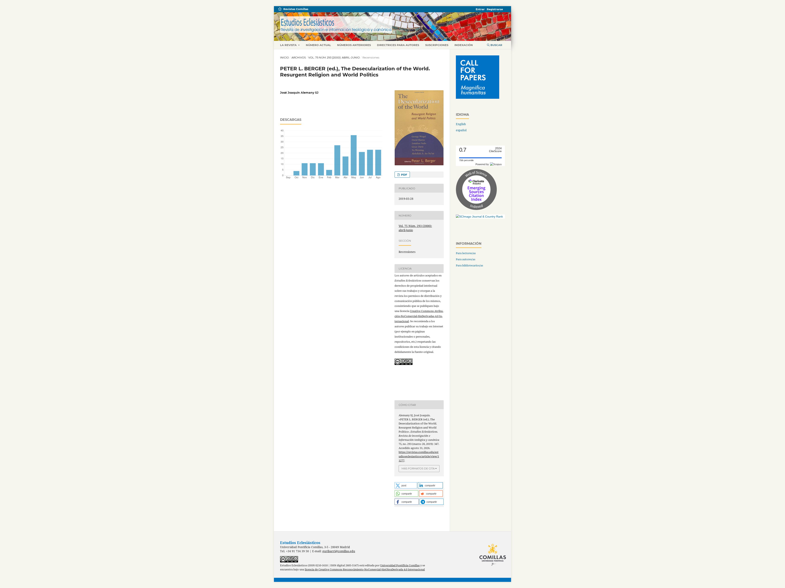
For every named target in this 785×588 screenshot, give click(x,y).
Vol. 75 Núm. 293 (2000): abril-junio (334, 57)
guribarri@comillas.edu (338, 551)
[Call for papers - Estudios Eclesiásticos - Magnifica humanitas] (477, 98)
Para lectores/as (466, 253)
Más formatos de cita (418, 468)
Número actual (318, 45)
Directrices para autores (398, 45)
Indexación (463, 45)
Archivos (299, 57)
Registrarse (495, 9)
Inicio (284, 57)
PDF (403, 174)
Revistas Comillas (295, 9)
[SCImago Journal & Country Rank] (479, 216)
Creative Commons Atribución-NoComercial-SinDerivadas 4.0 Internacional (419, 316)
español (461, 130)
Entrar (480, 9)
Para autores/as (465, 259)
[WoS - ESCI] (476, 209)
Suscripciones (436, 45)
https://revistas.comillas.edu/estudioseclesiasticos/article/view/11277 (419, 456)
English (461, 124)
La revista (288, 45)
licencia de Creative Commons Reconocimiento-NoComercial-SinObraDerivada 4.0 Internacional (365, 569)
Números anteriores (354, 45)
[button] (406, 485)
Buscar (496, 45)
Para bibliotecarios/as (469, 265)
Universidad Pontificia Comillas (400, 565)
